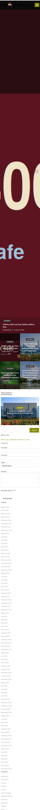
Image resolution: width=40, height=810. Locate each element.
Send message (7, 498)
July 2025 (4, 537)
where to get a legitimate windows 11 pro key (15, 439)
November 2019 (6, 739)
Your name (4, 447)
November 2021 (6, 672)
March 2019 (5, 765)
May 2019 (4, 759)
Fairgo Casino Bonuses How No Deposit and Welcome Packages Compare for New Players (30, 375)
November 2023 (6, 603)
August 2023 (5, 613)
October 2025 (5, 527)
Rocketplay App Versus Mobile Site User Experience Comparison (10, 375)
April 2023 (4, 626)
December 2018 (6, 769)
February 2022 (5, 666)
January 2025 (5, 556)
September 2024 (6, 570)
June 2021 (4, 689)
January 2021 (5, 699)
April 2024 (4, 586)
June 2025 (4, 540)
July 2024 (4, 576)
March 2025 (5, 550)
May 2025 (4, 543)
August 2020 (5, 716)
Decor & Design (6, 793)
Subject (3, 462)
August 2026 (5, 507)
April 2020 (4, 726)
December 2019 (6, 735)
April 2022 (4, 659)
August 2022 (5, 653)
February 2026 (5, 513)
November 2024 (6, 563)
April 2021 (4, 696)
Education (4, 799)
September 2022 (6, 649)
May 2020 (4, 722)
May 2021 (4, 692)
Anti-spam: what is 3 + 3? (8, 490)
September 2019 (6, 745)
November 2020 (6, 706)
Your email (4, 455)
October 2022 (5, 646)
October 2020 (5, 709)
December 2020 (6, 702)
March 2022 (5, 662)
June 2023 (4, 619)
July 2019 (4, 752)
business (10, 341)
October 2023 (5, 606)
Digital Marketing (6, 796)
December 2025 (6, 520)
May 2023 (4, 623)
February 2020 (5, 729)
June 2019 (4, 755)
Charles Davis (6, 351)
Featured (30, 339)
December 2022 (6, 639)
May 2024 (4, 583)
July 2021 (4, 686)
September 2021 (6, 679)
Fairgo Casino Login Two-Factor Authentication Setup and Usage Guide (30, 347)
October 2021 (5, 676)
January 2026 (5, 517)
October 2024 (5, 566)
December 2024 (6, 560)
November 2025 (6, 523)
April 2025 (4, 547)
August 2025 (5, 533)
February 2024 (5, 593)
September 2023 (6, 610)
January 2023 (5, 636)
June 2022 (4, 656)
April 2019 (4, 762)
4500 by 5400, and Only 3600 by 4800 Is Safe (10, 347)
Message (3, 471)
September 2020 (6, 712)
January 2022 (5, 669)
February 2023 (5, 633)
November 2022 (6, 643)
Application (4, 776)
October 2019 (5, 742)
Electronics (4, 803)
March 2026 (5, 510)
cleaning (3, 786)
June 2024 (4, 580)
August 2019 (5, 749)
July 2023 (4, 616)
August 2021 (5, 682)
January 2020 (5, 732)
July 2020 (4, 719)
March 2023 (5, 629)
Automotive (5, 779)
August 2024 (5, 573)
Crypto (3, 789)
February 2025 (5, 553)
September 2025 (6, 530)
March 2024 (5, 590)
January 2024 (5, 596)
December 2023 (6, 600)
